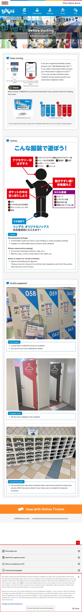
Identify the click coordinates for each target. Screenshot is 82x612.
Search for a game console (15, 557)
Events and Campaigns (13, 570)
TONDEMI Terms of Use (21, 518)
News (24, 13)
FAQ (75, 13)
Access (62, 13)
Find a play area (11, 551)
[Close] (78, 577)
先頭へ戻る (78, 543)
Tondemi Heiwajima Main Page (9, 11)
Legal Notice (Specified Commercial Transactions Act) (50, 518)
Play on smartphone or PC (14, 564)
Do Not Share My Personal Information (40, 608)
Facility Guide (37, 13)
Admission (50, 13)
